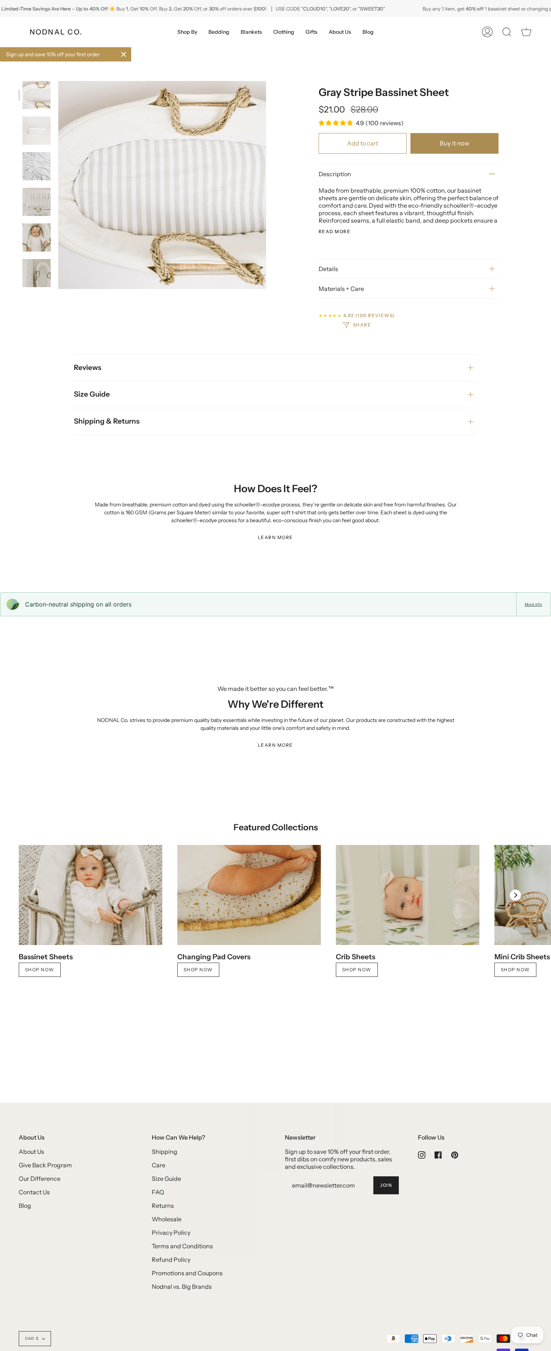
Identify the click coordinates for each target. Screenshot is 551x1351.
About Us (31, 1151)
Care (158, 1165)
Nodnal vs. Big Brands (182, 1286)
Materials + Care (341, 288)
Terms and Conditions (182, 1246)
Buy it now (454, 143)
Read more (334, 231)
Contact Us (34, 1192)
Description (335, 174)
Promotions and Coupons (187, 1273)
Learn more (275, 537)
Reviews (87, 367)
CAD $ (32, 1338)
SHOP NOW (356, 969)
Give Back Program (45, 1165)
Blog (25, 1205)
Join (386, 1185)
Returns (163, 1205)
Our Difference (39, 1178)
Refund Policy (171, 1259)
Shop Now (39, 969)
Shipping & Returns (106, 421)
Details (328, 269)
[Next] (515, 895)
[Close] (123, 54)
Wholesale (166, 1219)
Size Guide (92, 394)
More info (533, 604)
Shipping (164, 1151)
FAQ (158, 1192)
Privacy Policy (171, 1232)
